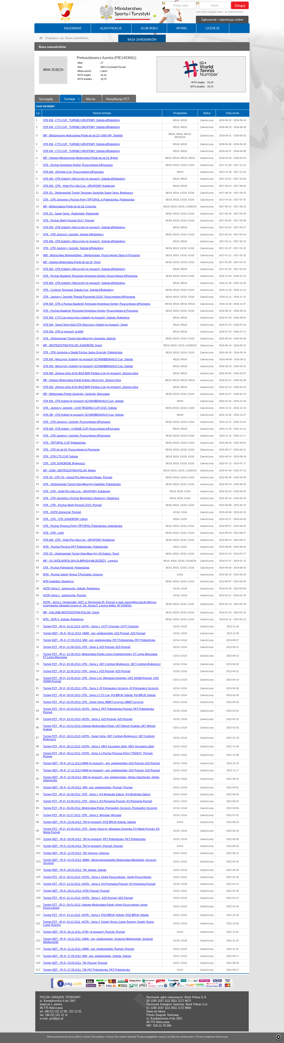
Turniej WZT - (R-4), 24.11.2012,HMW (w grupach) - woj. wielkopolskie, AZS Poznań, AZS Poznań (101, 763)
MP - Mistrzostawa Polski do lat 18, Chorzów (69, 206)
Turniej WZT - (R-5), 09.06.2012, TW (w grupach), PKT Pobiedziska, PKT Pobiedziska (94, 839)
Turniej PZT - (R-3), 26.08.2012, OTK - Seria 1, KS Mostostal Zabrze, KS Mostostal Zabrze (96, 794)
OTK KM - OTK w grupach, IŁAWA (63, 331)
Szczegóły (46, 99)
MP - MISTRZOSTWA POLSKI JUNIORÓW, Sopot (72, 345)
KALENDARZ (72, 28)
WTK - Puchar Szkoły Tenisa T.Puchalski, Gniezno (73, 574)
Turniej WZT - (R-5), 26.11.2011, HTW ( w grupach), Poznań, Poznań (84, 931)
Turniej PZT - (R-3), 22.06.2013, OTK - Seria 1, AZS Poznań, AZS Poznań (86, 671)
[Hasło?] (197, 3)
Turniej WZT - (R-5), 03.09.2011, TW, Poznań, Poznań (75, 962)
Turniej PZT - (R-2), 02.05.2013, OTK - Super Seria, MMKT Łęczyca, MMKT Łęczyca (93, 702)
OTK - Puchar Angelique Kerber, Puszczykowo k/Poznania (78, 165)
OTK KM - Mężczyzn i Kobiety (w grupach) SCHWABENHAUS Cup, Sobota (88, 359)
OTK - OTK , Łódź (53, 532)
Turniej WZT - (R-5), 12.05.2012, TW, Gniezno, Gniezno (76, 853)
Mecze (90, 99)
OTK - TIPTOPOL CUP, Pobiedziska (64, 442)
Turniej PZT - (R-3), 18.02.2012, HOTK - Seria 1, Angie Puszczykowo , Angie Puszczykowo (97, 877)
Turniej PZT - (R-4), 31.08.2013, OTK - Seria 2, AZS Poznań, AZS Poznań (86, 647)
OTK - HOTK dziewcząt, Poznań (62, 512)
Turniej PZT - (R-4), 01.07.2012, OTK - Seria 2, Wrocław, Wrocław (82, 815)
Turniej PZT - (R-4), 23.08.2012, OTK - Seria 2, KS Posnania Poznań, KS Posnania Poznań (97, 801)
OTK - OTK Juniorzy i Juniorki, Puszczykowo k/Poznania (76, 421)
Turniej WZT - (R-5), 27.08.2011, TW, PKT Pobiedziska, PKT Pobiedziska (86, 969)
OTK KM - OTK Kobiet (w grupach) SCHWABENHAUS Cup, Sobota (83, 401)
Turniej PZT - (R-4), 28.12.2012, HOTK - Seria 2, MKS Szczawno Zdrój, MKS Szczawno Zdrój (98, 746)
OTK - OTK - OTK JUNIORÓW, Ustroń (65, 519)
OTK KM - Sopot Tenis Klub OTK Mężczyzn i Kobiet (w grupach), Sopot (85, 324)
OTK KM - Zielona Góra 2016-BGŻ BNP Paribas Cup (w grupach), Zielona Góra (90, 373)
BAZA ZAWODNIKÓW (142, 39)
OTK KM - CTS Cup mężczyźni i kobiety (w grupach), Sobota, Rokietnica (86, 317)
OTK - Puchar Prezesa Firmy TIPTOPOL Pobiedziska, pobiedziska (82, 525)
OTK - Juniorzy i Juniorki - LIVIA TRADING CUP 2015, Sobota (80, 407)
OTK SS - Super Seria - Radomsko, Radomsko (71, 213)
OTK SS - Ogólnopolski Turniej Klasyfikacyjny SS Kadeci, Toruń (81, 553)
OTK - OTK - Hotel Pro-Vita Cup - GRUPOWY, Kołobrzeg (76, 491)
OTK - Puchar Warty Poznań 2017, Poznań (68, 220)
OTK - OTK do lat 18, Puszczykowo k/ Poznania (71, 449)
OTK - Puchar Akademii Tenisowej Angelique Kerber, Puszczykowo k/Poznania (90, 275)
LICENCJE (213, 28)
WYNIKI (181, 28)
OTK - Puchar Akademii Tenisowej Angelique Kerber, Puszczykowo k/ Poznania (90, 310)
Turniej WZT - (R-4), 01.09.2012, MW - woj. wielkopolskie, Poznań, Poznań (88, 787)
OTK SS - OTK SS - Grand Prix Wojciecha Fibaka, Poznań (77, 477)
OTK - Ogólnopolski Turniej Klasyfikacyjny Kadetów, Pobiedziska (82, 484)
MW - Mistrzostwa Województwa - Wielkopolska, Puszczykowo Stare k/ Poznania (91, 255)
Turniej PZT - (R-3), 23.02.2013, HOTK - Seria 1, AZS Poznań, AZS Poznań (87, 719)
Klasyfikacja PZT (118, 99)
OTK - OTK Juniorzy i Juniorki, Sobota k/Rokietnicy (73, 234)
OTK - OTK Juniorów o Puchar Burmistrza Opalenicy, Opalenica (81, 498)
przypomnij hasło (234, 11)
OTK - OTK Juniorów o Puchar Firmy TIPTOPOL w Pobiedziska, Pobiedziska (88, 199)
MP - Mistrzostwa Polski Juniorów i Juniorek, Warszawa (76, 394)
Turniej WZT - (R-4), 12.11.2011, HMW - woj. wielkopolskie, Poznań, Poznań (88, 949)
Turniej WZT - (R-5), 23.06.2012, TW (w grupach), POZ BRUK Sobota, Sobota (89, 822)
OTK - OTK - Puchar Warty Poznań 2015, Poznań (72, 505)
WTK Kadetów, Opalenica (58, 581)
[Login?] (163, 3)
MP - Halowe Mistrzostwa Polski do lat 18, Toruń (72, 262)
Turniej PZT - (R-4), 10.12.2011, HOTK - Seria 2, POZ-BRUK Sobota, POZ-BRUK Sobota (96, 915)
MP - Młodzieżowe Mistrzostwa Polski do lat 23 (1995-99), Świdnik (83, 135)
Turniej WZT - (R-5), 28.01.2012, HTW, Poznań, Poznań (76, 890)
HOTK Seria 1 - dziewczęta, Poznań (64, 595)
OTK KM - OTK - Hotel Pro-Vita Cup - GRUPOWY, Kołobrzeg (79, 185)
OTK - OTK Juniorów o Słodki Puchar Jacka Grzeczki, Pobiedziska (82, 352)
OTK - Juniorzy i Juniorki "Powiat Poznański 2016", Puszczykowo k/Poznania (89, 296)
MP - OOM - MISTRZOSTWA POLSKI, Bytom (69, 470)
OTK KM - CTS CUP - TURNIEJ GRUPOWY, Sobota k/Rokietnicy (81, 120)
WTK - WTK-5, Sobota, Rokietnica (63, 619)
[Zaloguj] (240, 5)
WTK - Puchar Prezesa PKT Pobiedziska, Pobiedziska (75, 546)
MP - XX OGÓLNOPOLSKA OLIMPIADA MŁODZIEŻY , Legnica (80, 560)
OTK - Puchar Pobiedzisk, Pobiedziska (66, 567)
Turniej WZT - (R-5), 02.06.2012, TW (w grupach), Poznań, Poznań (83, 846)
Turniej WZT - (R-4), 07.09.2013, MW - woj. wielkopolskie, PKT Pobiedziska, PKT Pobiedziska (99, 640)
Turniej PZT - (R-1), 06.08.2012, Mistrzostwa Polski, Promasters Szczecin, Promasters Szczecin (100, 808)
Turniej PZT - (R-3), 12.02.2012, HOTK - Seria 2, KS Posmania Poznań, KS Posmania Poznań (99, 884)
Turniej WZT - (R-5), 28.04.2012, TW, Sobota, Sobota (74, 870)
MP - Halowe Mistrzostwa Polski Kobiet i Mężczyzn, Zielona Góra (82, 380)
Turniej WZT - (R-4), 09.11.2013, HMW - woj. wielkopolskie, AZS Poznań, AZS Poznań (94, 633)
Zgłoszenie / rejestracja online (222, 19)
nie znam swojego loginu (210, 11)
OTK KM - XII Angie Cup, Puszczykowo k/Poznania (73, 171)
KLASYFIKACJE (111, 28)
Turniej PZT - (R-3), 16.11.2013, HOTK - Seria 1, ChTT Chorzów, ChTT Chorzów (91, 626)
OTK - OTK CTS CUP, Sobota (60, 456)
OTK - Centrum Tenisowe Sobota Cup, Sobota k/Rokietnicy (78, 289)
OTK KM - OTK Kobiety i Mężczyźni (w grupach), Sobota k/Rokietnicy (84, 178)
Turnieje (69, 99)
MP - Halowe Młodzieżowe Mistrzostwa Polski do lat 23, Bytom (80, 157)
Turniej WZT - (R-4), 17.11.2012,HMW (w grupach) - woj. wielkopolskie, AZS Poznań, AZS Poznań (101, 770)
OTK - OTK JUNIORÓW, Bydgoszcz (64, 463)
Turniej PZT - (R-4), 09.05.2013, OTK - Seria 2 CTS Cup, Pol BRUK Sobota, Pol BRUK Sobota (99, 695)
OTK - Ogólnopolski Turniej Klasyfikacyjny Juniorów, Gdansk (79, 338)
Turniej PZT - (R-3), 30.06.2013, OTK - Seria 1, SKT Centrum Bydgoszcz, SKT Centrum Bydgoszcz (102, 664)
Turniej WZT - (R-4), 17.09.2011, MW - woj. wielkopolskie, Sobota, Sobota (87, 956)
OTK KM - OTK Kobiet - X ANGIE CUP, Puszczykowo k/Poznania (81, 428)
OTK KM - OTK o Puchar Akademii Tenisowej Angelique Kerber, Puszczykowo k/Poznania (96, 303)
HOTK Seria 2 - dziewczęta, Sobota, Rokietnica (71, 588)
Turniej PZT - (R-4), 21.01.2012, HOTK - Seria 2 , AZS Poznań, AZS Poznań (88, 897)
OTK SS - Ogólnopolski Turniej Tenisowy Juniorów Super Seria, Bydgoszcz (88, 192)
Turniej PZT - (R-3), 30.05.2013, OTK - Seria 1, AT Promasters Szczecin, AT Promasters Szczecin (100, 688)
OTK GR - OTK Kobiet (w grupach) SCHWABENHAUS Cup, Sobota (83, 414)
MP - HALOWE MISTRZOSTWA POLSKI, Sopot (71, 612)
